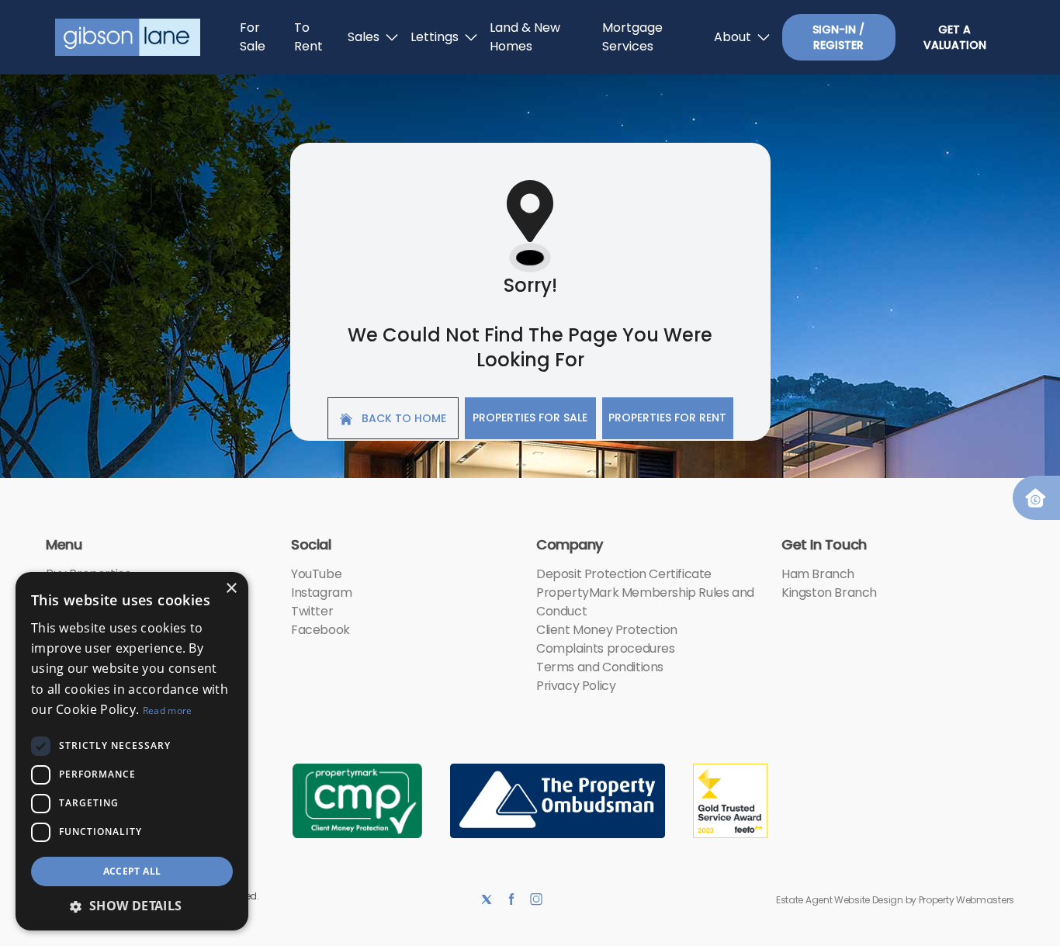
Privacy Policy (575, 686)
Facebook (320, 630)
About (732, 37)
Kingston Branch (829, 592)
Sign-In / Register (838, 37)
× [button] (231, 588)
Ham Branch (817, 574)
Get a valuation (954, 37)
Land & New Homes (525, 37)
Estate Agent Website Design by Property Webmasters (895, 899)
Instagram (321, 592)
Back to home (402, 418)
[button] (132, 905)
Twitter (312, 611)
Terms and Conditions (599, 667)
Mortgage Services (632, 37)
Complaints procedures (605, 648)
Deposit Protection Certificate (624, 574)
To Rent (308, 37)
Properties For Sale (530, 417)
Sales (363, 37)
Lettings (434, 37)
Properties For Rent (667, 417)
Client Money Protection (606, 630)
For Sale (252, 37)
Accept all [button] (132, 871)
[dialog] (132, 751)
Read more (167, 710)
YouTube (316, 574)
